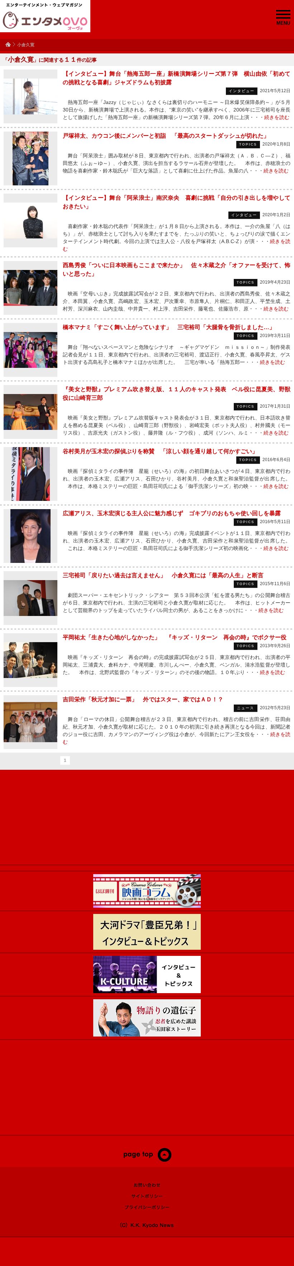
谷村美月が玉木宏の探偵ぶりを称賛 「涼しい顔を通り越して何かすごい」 (160, 451)
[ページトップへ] (147, 1160)
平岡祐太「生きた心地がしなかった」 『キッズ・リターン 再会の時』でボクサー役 (174, 637)
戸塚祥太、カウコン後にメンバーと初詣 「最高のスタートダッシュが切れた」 (166, 136)
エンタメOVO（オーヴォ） (45, 20)
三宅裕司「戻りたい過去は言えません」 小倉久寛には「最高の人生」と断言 (163, 575)
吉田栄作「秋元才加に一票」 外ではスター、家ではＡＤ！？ (143, 699)
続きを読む (276, 117)
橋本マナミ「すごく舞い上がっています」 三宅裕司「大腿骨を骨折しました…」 (169, 327)
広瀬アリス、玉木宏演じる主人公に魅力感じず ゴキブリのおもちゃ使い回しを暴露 (172, 513)
